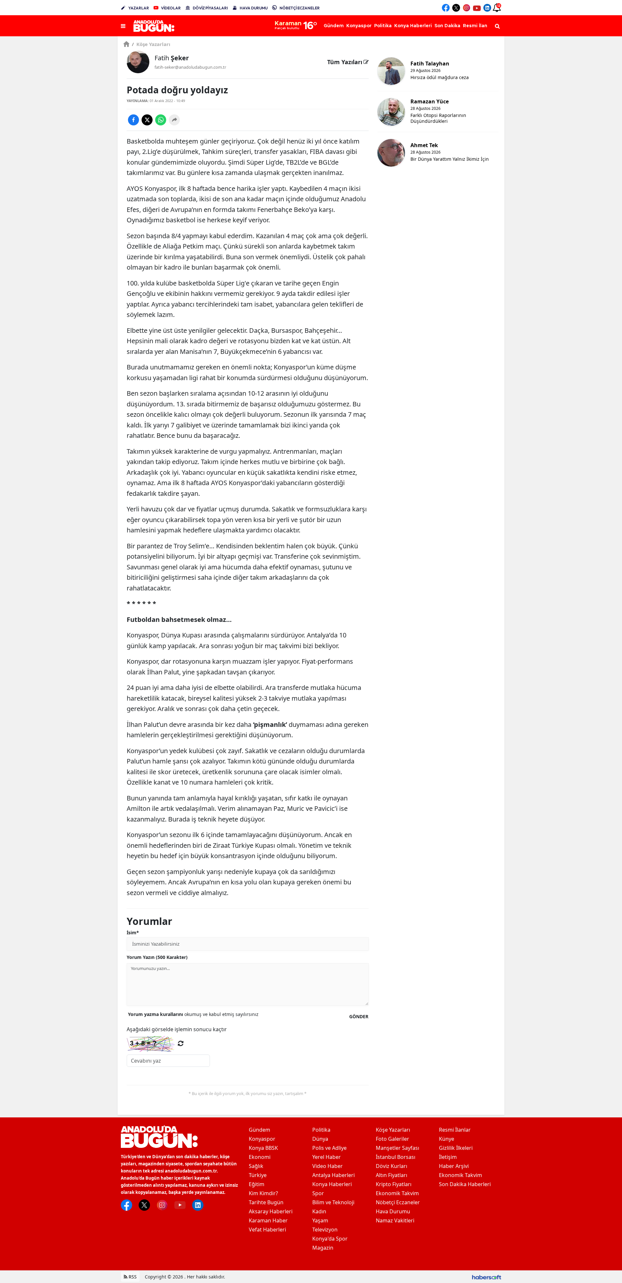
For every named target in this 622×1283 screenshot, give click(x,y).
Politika (321, 1129)
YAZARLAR (138, 8)
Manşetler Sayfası (397, 1147)
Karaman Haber (268, 1220)
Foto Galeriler (392, 1138)
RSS (132, 1277)
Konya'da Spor (330, 1238)
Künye (446, 1138)
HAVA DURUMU (254, 8)
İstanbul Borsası (395, 1157)
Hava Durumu (393, 1211)
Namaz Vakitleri (395, 1220)
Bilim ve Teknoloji (333, 1202)
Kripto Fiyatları (393, 1184)
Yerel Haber (326, 1157)
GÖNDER (358, 1016)
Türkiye (258, 1175)
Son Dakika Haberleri (465, 1184)
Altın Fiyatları (391, 1175)
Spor (318, 1193)
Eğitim (256, 1184)
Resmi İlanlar (455, 1129)
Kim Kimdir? (263, 1193)
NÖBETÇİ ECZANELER (300, 8)
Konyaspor (262, 1138)
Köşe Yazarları (151, 44)
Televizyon (325, 1229)
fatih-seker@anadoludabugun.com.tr (190, 67)
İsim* (133, 932)
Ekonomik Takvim (397, 1193)
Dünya (320, 1138)
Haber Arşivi (454, 1166)
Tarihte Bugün (266, 1202)
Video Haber (327, 1166)
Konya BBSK (263, 1147)
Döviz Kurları (391, 1166)
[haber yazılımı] (486, 1276)
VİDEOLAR (171, 8)
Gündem (259, 1129)
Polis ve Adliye (329, 1147)
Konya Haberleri (332, 1184)
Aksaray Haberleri (271, 1211)
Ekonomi (260, 1157)
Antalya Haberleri (333, 1175)
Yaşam (320, 1220)
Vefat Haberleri (267, 1229)
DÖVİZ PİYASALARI (210, 8)
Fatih (172, 57)
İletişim (448, 1157)
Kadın (319, 1211)
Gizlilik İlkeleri (456, 1147)
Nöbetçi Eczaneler (398, 1202)
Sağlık (256, 1166)
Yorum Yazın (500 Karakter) (157, 957)
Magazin (322, 1247)
